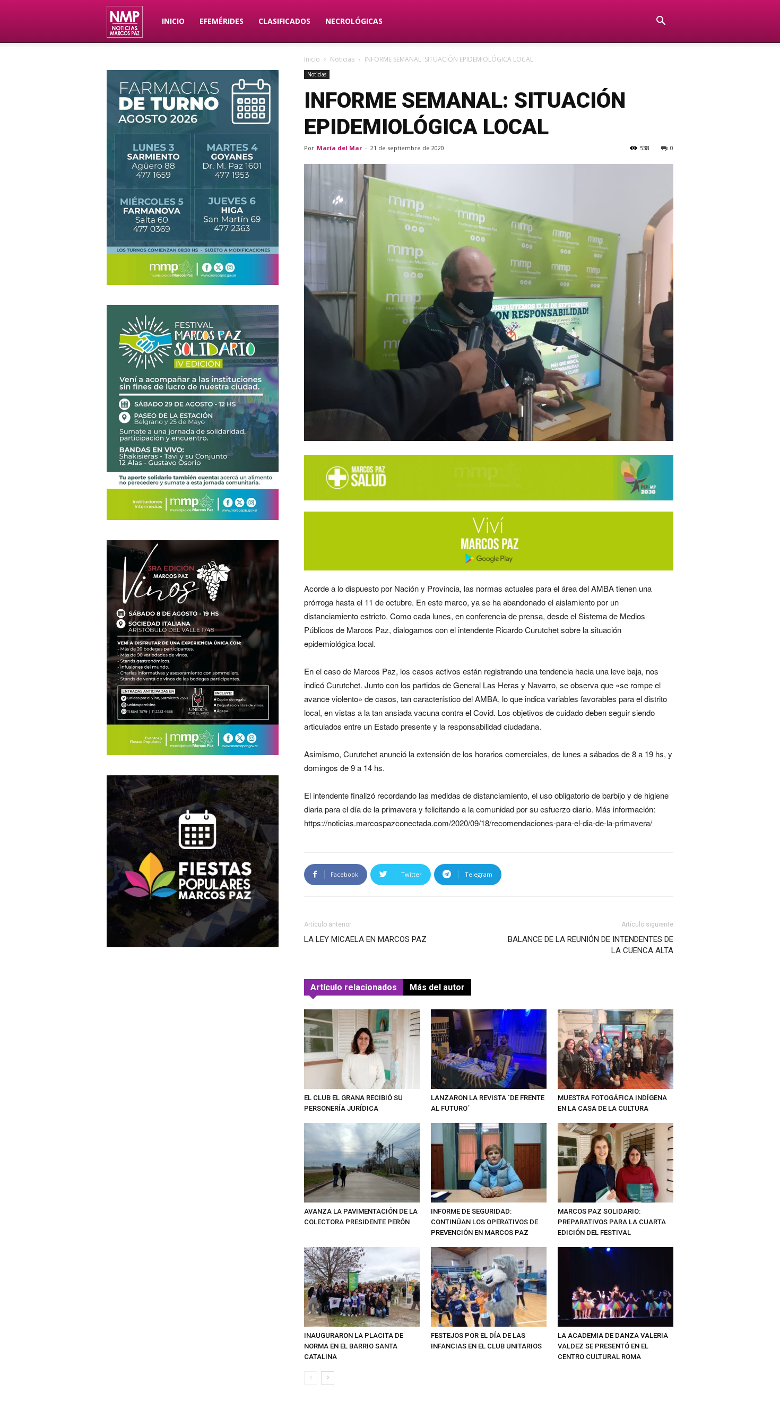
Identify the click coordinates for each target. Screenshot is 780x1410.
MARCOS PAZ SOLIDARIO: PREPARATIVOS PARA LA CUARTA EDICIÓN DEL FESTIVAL (612, 1221)
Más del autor (437, 987)
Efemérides (222, 21)
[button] (660, 22)
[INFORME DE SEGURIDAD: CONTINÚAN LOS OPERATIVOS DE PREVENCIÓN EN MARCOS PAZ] (489, 1163)
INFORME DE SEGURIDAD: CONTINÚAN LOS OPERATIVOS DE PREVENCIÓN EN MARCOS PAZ (484, 1221)
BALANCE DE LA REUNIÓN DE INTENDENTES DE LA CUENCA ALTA (590, 945)
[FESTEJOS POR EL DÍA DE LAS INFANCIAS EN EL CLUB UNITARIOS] (489, 1287)
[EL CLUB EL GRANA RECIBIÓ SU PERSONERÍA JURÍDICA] (362, 1049)
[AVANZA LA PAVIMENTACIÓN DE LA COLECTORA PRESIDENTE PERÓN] (362, 1163)
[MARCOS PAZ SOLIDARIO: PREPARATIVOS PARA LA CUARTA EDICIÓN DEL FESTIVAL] (615, 1163)
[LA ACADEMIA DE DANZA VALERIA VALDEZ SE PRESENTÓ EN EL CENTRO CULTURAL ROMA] (615, 1287)
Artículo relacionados (353, 987)
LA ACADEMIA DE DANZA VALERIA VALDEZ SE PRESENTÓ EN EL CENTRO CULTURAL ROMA (613, 1346)
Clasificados (284, 21)
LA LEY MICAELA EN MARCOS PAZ (365, 939)
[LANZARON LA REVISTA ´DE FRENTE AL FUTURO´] (489, 1049)
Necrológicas (354, 21)
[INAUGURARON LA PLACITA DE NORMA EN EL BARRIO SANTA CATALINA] (362, 1287)
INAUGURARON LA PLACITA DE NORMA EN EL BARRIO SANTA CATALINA (353, 1346)
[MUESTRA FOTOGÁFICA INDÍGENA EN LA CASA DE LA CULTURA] (615, 1049)
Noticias (342, 59)
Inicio (173, 21)
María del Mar (339, 148)
